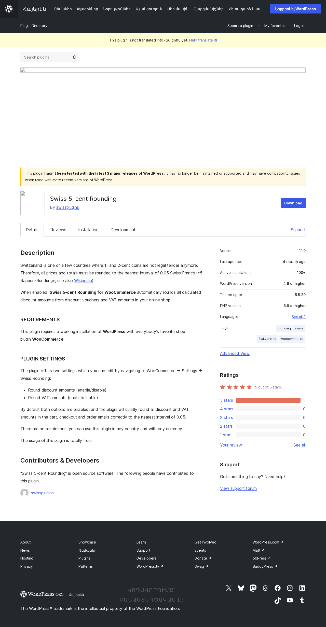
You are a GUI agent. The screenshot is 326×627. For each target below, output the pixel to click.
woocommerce (292, 339)
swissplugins (67, 207)
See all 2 (299, 317)
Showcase (87, 542)
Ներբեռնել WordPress (295, 9)
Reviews (58, 229)
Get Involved (205, 542)
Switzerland (267, 339)
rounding (284, 328)
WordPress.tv (150, 566)
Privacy (26, 566)
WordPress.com (268, 542)
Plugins (84, 558)
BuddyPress (265, 566)
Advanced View (235, 353)
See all (299, 445)
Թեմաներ (87, 550)
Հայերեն (76, 595)
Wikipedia (83, 280)
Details (32, 229)
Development (123, 229)
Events (200, 550)
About (25, 542)
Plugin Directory (33, 25)
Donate (203, 558)
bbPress (262, 558)
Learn (141, 542)
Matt (259, 550)
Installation (88, 229)
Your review (231, 445)
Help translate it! (203, 40)
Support (298, 229)
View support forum (238, 488)
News (25, 550)
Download (293, 203)
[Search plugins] (74, 57)
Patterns (85, 566)
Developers (146, 558)
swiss (299, 328)
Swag (201, 566)
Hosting (26, 558)
